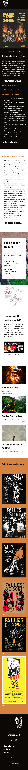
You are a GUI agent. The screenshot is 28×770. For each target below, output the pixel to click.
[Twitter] (12, 740)
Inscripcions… (13, 222)
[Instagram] (16, 740)
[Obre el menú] (24, 4)
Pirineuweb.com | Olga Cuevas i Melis (17, 765)
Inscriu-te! (11, 142)
